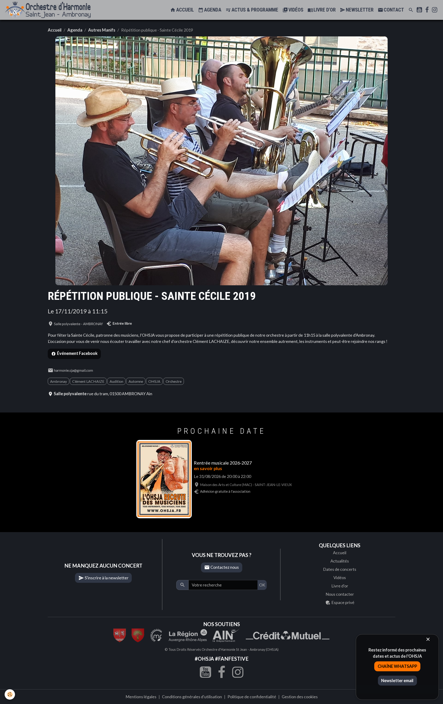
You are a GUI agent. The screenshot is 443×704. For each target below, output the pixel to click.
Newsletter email (397, 680)
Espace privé (342, 602)
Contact (393, 10)
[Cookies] (10, 694)
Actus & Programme (254, 10)
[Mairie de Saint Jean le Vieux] (119, 635)
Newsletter (359, 10)
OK (262, 584)
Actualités (339, 560)
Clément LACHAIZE (88, 381)
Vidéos (295, 10)
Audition (116, 381)
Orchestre (174, 381)
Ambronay (58, 381)
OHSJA (154, 381)
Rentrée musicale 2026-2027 (223, 462)
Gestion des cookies (300, 696)
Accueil (184, 10)
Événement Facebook (77, 353)
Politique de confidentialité (251, 696)
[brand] (49, 10)
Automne (136, 381)
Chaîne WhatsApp (397, 666)
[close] (428, 639)
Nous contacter (340, 594)
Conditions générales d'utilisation (192, 696)
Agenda (212, 10)
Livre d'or (324, 10)
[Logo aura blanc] (188, 635)
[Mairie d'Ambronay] (138, 635)
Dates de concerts (339, 569)
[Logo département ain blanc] (156, 635)
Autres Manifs (101, 29)
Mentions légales (141, 696)
